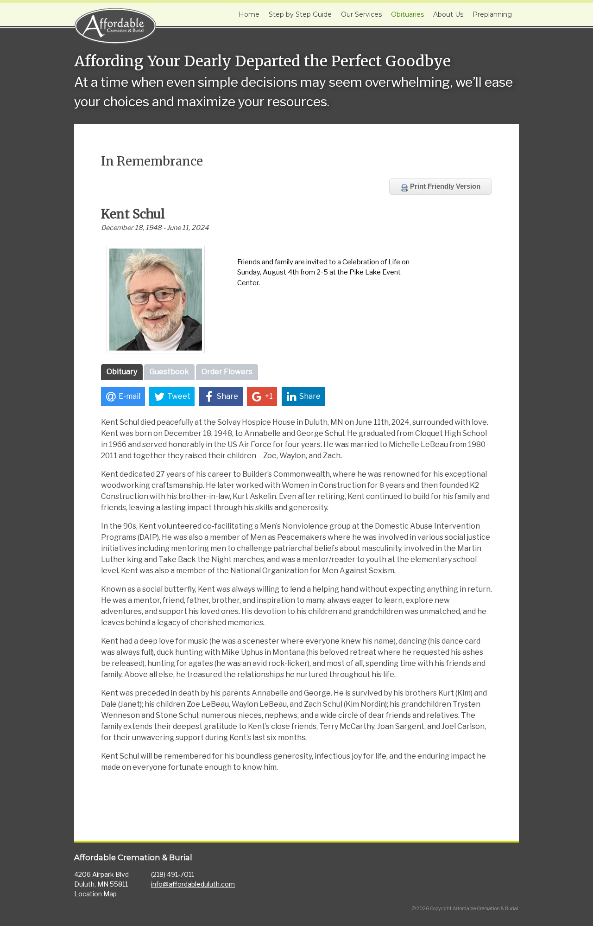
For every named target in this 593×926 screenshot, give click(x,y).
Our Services (361, 14)
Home (249, 14)
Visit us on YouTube (509, 871)
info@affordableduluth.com (193, 884)
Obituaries (407, 14)
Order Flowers (227, 371)
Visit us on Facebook (488, 871)
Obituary (122, 371)
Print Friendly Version (444, 186)
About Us (448, 14)
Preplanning (492, 14)
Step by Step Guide (300, 14)
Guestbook (169, 371)
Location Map (95, 894)
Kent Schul (133, 214)
